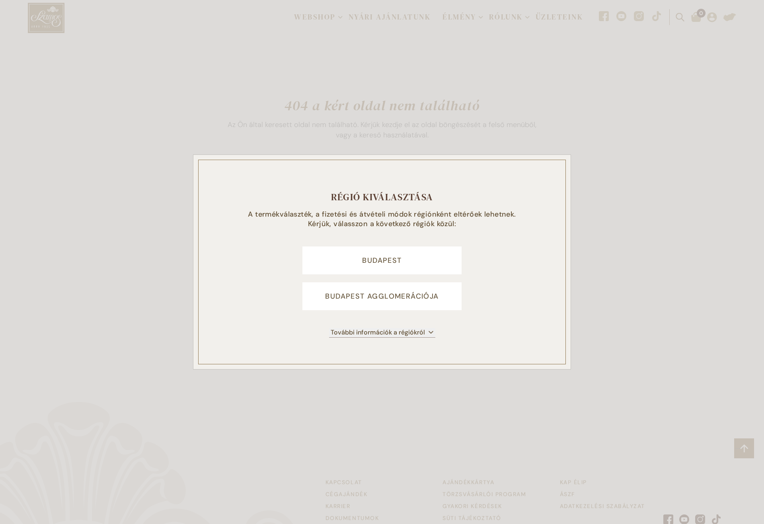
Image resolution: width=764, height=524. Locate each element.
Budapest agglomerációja (382, 296)
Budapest (381, 260)
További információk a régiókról (378, 332)
